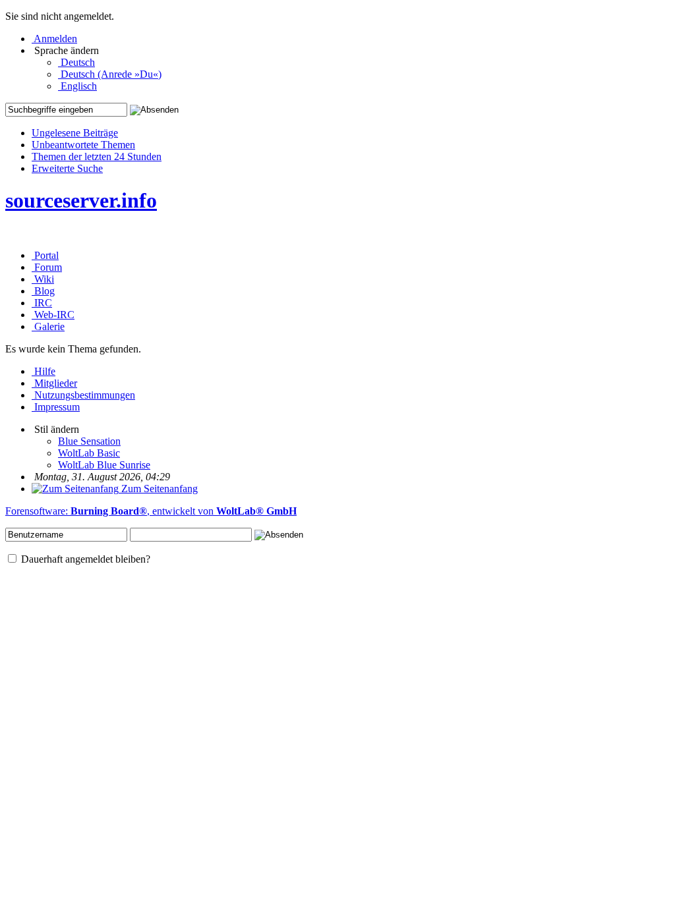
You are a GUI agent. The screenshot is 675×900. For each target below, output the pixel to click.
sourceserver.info (81, 200)
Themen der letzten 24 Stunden (96, 156)
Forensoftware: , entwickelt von (151, 511)
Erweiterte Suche (67, 168)
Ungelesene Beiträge (75, 132)
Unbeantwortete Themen (83, 144)
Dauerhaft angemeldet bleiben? (84, 559)
